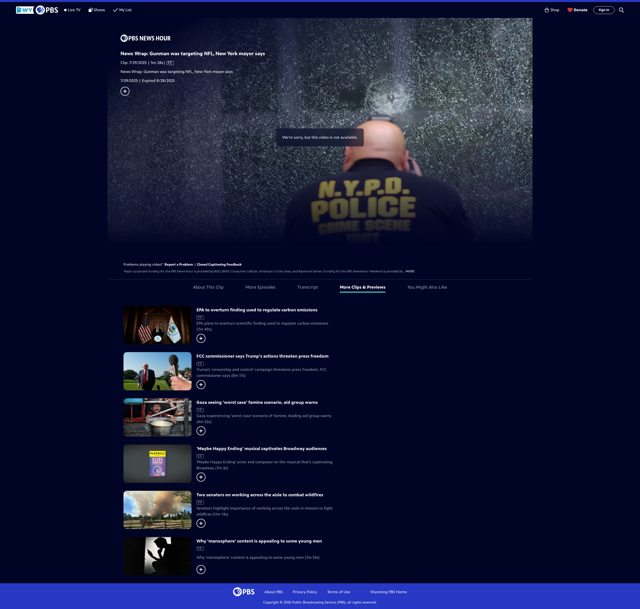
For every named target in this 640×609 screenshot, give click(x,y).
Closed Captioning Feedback (219, 264)
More (410, 271)
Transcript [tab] (308, 287)
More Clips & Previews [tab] (363, 287)
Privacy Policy (305, 592)
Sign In (604, 10)
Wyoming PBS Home (388, 592)
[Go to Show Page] (326, 38)
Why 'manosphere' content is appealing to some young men (259, 541)
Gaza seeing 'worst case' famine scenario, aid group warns (257, 402)
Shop (554, 9)
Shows (99, 9)
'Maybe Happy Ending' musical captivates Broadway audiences (261, 448)
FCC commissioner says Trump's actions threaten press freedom (262, 356)
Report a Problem (178, 264)
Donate (581, 9)
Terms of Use (338, 592)
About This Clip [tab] (208, 287)
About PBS (273, 592)
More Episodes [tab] (261, 287)
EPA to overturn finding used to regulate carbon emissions (257, 310)
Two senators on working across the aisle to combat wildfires (259, 495)
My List (125, 9)
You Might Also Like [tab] (427, 287)
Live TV (74, 9)
